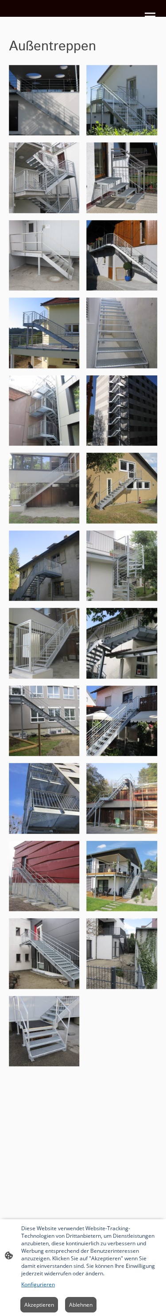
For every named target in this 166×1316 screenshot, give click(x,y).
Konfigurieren (38, 1284)
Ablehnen (81, 1304)
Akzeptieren (39, 1304)
